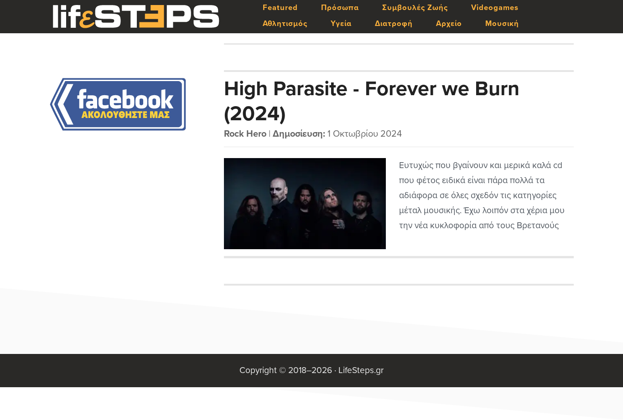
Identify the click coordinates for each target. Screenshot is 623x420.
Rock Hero (245, 133)
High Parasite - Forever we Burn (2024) (371, 101)
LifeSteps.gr (136, 17)
